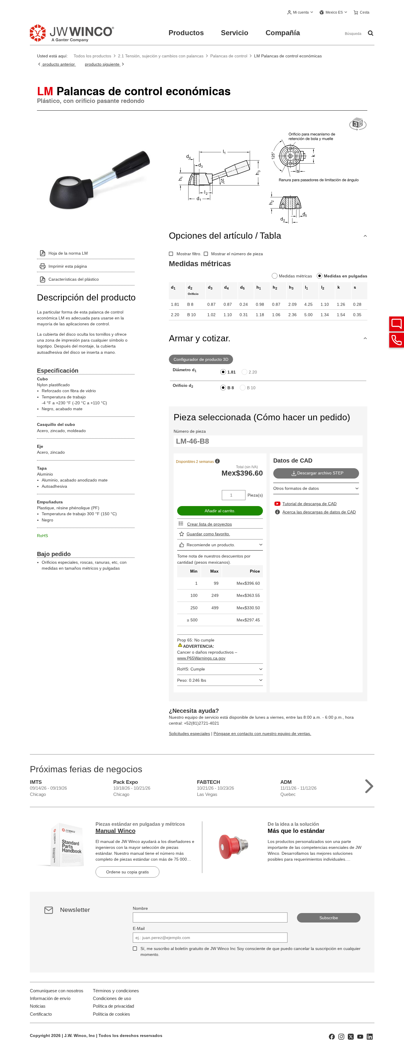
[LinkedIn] (370, 1036)
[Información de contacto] (396, 340)
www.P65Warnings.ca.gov (201, 658)
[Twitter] (351, 1036)
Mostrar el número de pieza (237, 253)
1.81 (231, 372)
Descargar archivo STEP (320, 473)
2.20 (253, 372)
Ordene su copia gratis (127, 872)
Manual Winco (115, 831)
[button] (300, 13)
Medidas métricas (295, 276)
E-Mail (139, 928)
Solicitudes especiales (189, 733)
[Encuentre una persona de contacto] (396, 323)
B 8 (230, 387)
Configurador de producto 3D (201, 359)
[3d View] (357, 124)
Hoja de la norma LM (68, 253)
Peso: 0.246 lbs (191, 680)
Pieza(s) (255, 495)
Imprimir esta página (68, 266)
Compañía (283, 33)
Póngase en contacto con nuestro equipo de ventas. (262, 733)
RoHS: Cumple (191, 669)
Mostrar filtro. (189, 253)
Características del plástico (74, 279)
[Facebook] (332, 1036)
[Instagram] (341, 1036)
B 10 (251, 387)
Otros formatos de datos (296, 488)
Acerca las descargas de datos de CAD (319, 512)
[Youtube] (360, 1036)
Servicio (234, 33)
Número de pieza (190, 431)
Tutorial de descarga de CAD (309, 503)
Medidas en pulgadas (345, 276)
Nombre (140, 908)
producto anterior (58, 64)
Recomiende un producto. (211, 544)
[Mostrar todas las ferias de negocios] (369, 784)
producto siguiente (103, 64)
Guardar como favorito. (208, 533)
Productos (186, 33)
